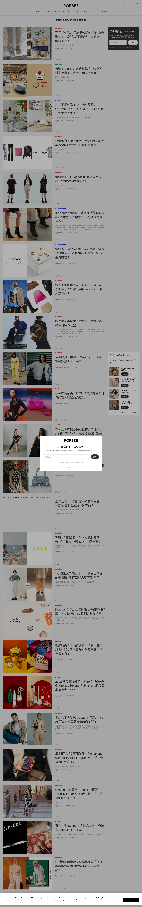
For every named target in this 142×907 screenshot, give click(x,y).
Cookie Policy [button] (30, 900)
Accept (131, 900)
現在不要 (71, 467)
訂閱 (94, 457)
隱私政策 (81, 462)
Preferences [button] (72, 900)
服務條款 (75, 462)
